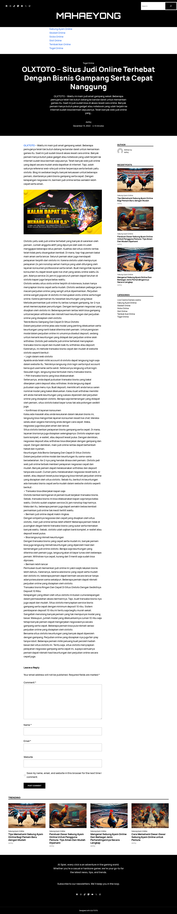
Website (28, 757)
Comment (30, 682)
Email (27, 741)
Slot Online (55, 40)
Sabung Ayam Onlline (125, 195)
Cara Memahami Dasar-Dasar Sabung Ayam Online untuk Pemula (148, 837)
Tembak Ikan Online (60, 44)
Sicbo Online (56, 36)
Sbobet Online (57, 32)
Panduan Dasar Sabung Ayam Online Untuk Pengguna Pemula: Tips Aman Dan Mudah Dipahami (135, 239)
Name (28, 724)
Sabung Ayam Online (60, 29)
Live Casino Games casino (129, 299)
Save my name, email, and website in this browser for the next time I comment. (64, 775)
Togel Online (56, 48)
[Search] (170, 6)
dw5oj (88, 122)
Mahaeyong (88, 15)
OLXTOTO (29, 145)
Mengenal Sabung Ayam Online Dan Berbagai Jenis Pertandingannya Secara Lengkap (134, 279)
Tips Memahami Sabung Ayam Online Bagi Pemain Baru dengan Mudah (135, 199)
